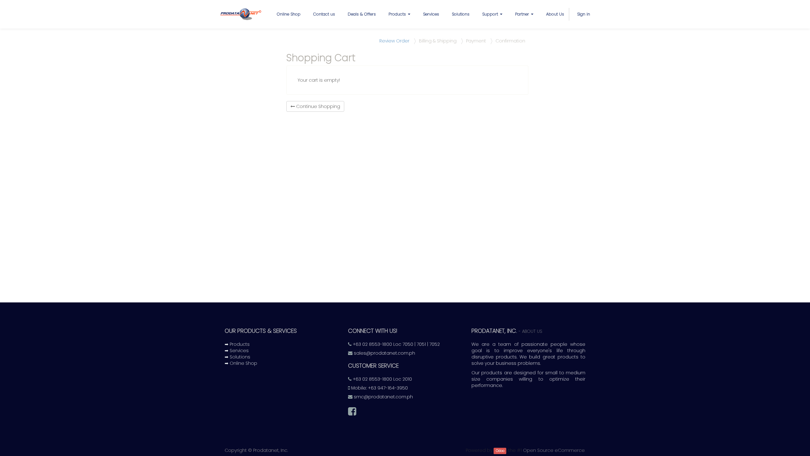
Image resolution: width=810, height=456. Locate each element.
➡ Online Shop (241, 363)
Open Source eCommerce (554, 450)
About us (532, 331)
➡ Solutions (237, 357)
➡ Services (237, 350)
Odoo (500, 450)
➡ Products (237, 344)
